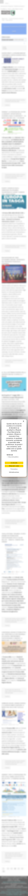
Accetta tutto (14, 462)
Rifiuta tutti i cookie (14, 466)
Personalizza (14, 469)
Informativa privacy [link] (14, 472)
